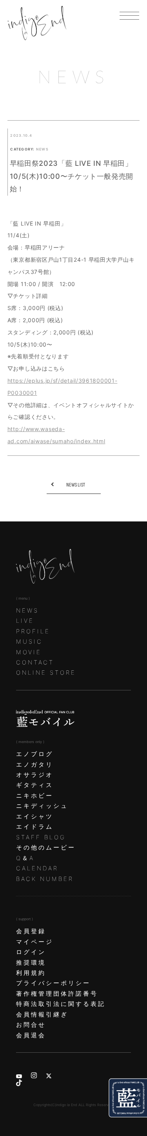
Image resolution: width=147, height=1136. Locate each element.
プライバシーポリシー (53, 983)
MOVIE (29, 652)
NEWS (27, 610)
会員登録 (31, 931)
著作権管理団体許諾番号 (57, 993)
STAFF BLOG (41, 837)
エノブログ (34, 754)
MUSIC (29, 641)
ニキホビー (34, 795)
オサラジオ (34, 774)
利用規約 (31, 972)
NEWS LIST (75, 485)
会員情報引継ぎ (42, 1014)
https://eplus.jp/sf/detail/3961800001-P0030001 (62, 386)
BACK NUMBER (45, 879)
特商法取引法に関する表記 (60, 1004)
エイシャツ (34, 816)
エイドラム (34, 826)
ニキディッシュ (42, 805)
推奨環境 (31, 962)
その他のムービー (46, 847)
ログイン (31, 952)
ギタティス (34, 785)
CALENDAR (37, 868)
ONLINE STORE (46, 672)
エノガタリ (34, 764)
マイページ (34, 941)
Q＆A (25, 858)
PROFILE (33, 631)
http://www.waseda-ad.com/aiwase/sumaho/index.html (56, 435)
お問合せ (31, 1024)
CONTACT (35, 662)
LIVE (25, 620)
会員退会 (31, 1035)
